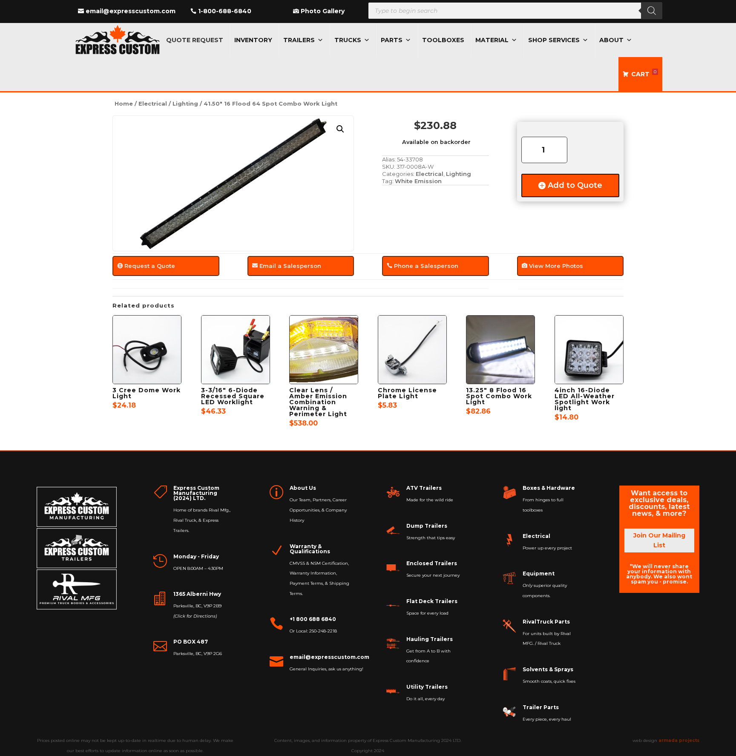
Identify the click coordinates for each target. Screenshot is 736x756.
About (611, 40)
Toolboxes (443, 40)
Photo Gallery (323, 11)
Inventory (253, 40)
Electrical (152, 104)
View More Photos (556, 265)
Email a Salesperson (290, 265)
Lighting (185, 104)
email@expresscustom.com (130, 11)
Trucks (347, 40)
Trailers (299, 40)
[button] (340, 129)
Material (492, 40)
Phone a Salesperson (426, 265)
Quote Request (194, 40)
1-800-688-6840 (224, 11)
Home (124, 104)
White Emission (418, 181)
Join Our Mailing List (659, 540)
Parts (391, 40)
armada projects (678, 740)
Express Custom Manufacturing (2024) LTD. (196, 493)
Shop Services (554, 40)
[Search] (651, 10)
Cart (643, 73)
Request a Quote (149, 265)
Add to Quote (575, 185)
